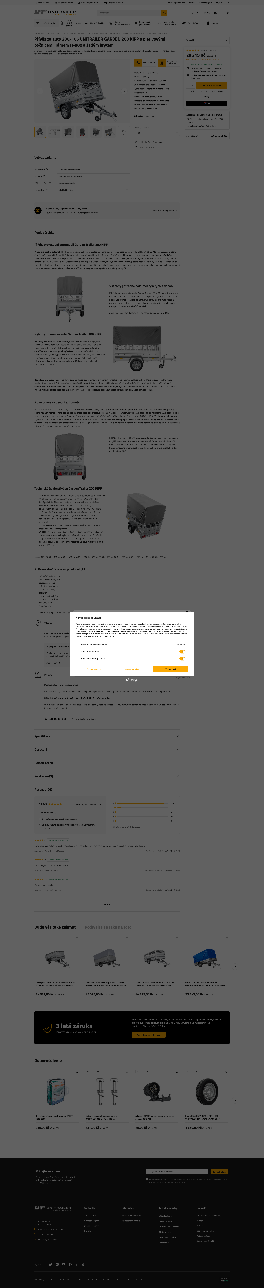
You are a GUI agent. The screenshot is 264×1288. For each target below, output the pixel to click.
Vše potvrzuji (170, 668)
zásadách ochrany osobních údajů (117, 629)
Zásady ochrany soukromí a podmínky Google (100, 631)
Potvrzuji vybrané (93, 668)
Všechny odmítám (132, 668)
